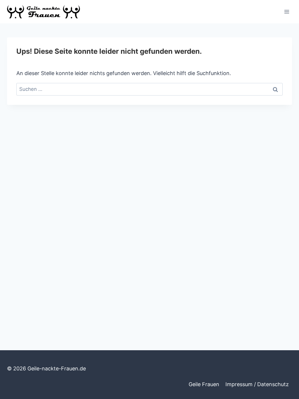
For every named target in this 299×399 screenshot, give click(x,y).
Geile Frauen (204, 384)
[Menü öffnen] (286, 11)
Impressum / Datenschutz (257, 384)
